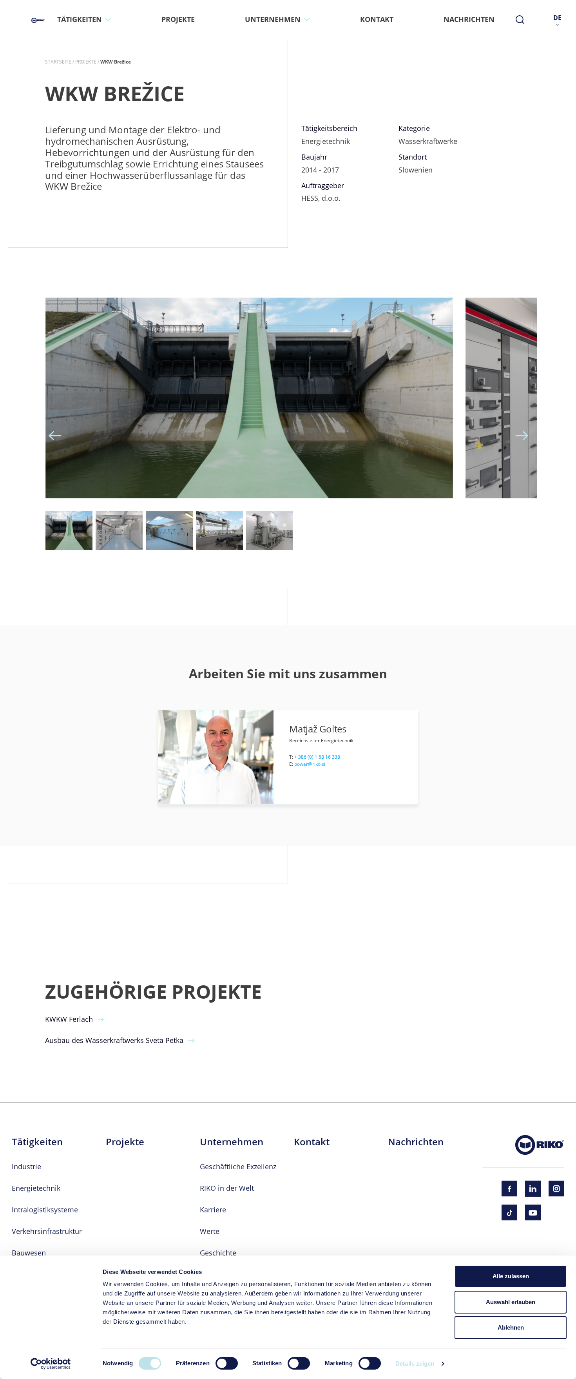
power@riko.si (309, 764)
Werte (209, 1231)
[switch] (227, 1363)
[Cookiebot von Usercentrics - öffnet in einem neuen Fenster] (50, 1364)
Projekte (85, 61)
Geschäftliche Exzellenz (238, 1166)
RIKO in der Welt (227, 1188)
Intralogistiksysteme (45, 1209)
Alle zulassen (511, 1276)
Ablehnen (511, 1327)
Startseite (58, 61)
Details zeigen (414, 1363)
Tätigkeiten (37, 1142)
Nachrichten (416, 1142)
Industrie (26, 1166)
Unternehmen (231, 1142)
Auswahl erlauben (510, 1302)
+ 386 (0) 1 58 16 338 (317, 757)
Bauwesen (29, 1252)
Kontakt (312, 1142)
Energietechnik (36, 1188)
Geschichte (218, 1252)
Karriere (213, 1209)
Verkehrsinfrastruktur (47, 1231)
